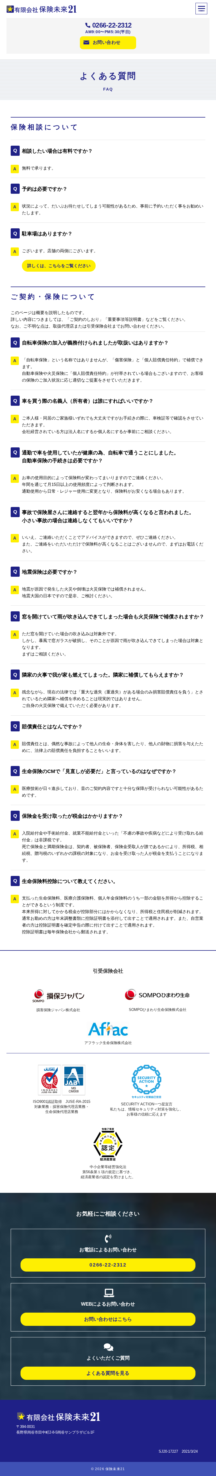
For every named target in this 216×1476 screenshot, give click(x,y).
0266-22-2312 (112, 25)
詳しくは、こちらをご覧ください (59, 265)
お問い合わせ (107, 42)
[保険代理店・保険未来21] (58, 1416)
